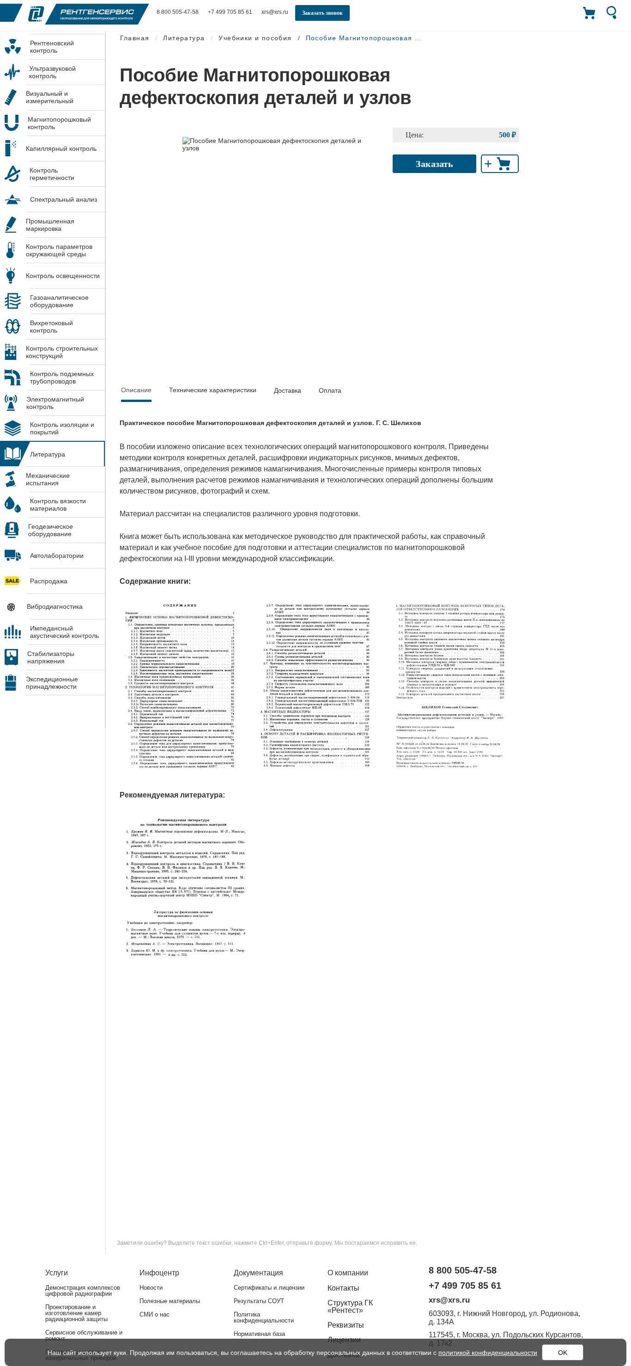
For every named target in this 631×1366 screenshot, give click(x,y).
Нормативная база (259, 1333)
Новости (151, 1287)
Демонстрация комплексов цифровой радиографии (82, 1290)
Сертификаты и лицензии (269, 1287)
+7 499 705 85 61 (230, 12)
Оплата (330, 390)
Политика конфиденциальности (264, 1317)
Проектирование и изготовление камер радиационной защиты (76, 1313)
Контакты (343, 1288)
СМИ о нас (155, 1314)
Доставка (287, 390)
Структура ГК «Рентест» (350, 1306)
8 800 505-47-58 (178, 12)
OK (562, 1352)
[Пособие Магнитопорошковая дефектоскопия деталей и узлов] (280, 144)
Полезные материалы (170, 1301)
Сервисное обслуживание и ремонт (83, 1335)
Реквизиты (346, 1325)
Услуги (56, 1273)
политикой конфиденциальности (487, 1352)
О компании (348, 1273)
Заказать (434, 164)
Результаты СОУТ (259, 1301)
